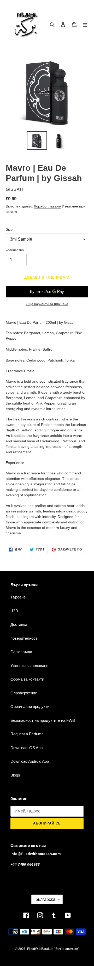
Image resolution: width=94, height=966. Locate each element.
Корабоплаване (47, 206)
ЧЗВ (14, 611)
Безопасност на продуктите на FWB (42, 720)
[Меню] (85, 24)
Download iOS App (26, 747)
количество (15, 250)
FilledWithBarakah (40, 949)
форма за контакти (27, 679)
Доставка (18, 624)
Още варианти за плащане (47, 304)
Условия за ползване (29, 665)
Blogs (15, 775)
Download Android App (29, 761)
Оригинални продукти (29, 706)
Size (9, 229)
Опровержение (23, 693)
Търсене (18, 597)
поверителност (23, 638)
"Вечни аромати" (66, 949)
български (45, 899)
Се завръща (21, 652)
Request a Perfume (27, 734)
